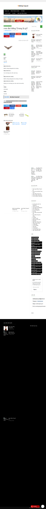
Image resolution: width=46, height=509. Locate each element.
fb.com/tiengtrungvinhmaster (39, 306)
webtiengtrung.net (39, 303)
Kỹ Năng (34, 217)
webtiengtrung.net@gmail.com (39, 298)
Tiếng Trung (34, 249)
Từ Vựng (33, 259)
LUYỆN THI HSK (7, 13)
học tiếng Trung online (35, 242)
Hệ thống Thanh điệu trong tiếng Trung (39, 46)
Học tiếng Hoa (35, 238)
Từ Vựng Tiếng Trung (36, 229)
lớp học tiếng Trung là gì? (37, 194)
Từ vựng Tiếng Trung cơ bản (36, 264)
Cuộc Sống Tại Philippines (37, 207)
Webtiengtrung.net (39, 507)
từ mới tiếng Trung (36, 257)
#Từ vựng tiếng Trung (8, 102)
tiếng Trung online (36, 252)
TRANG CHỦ (6, 10)
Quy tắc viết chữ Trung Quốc (39, 59)
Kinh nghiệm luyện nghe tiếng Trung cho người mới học (39, 53)
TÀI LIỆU (13, 13)
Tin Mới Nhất (35, 224)
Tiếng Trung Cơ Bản (36, 223)
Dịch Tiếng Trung (36, 208)
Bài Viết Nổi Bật (35, 237)
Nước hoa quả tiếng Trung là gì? (12, 333)
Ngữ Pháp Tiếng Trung (37, 221)
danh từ (5, 62)
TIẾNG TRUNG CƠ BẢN (15, 10)
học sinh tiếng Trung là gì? (37, 196)
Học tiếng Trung (35, 240)
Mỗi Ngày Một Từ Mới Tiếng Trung (36, 248)
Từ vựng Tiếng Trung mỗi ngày (36, 267)
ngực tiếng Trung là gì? (37, 193)
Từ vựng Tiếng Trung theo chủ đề (36, 270)
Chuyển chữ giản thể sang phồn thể (38, 71)
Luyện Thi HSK (35, 218)
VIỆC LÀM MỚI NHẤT (36, 230)
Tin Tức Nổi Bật (35, 225)
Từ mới (33, 256)
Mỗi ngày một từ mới (36, 219)
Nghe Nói (34, 220)
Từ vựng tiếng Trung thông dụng (36, 272)
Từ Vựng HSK (35, 227)
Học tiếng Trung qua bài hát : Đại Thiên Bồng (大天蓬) (39, 178)
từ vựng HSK (34, 260)
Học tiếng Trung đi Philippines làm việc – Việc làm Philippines (39, 169)
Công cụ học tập (36, 206)
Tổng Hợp (34, 226)
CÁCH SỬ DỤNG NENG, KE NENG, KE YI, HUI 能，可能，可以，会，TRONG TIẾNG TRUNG (39, 84)
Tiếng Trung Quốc (35, 254)
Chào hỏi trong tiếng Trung (39, 40)
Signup (34, 289)
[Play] (4, 54)
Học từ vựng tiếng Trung (36, 245)
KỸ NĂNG (23, 10)
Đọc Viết (34, 211)
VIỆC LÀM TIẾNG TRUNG (22, 13)
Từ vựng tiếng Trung (36, 262)
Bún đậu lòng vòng (33, 325)
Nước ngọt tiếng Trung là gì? (39, 35)
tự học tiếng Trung (36, 274)
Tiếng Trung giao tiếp (36, 251)
